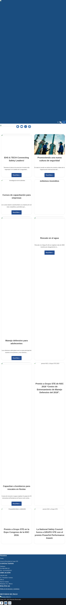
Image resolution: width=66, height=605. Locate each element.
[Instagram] (25, 126)
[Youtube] (21, 126)
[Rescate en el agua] (49, 226)
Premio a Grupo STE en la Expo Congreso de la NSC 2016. (16, 532)
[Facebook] (17, 126)
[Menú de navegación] (64, 122)
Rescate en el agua (49, 238)
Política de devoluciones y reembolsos (9, 589)
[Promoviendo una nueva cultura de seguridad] (49, 144)
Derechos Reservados (15, 599)
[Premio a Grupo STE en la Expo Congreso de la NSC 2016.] (16, 517)
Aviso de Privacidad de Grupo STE (9, 561)
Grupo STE (3, 599)
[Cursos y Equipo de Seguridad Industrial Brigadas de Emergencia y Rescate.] (8, 126)
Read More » (16, 175)
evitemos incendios (49, 181)
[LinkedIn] (29, 126)
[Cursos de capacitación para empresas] (16, 186)
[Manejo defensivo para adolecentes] (16, 277)
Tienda (2, 558)
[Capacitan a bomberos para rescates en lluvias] (16, 423)
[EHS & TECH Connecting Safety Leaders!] (16, 144)
